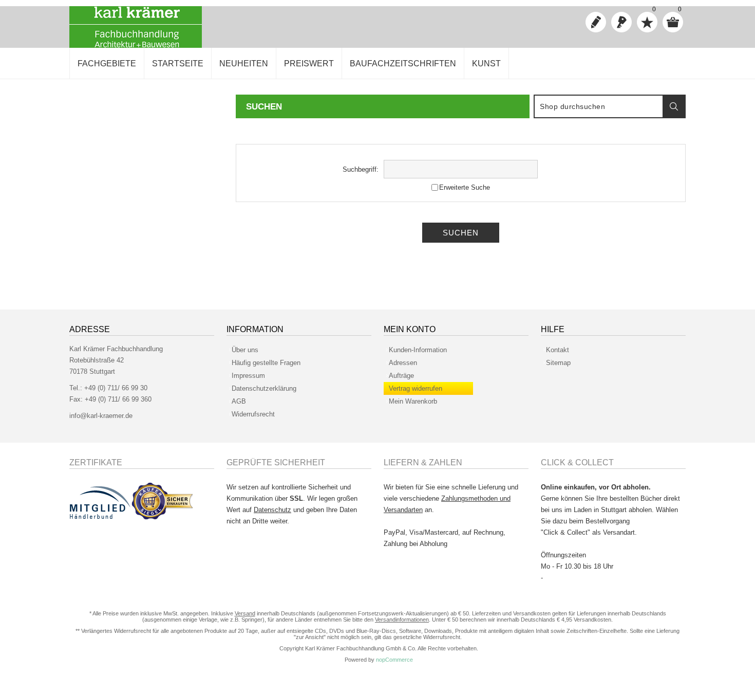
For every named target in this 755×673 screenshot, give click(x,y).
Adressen (403, 363)
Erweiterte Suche (464, 187)
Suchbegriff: (361, 169)
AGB (239, 401)
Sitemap (558, 363)
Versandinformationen (402, 619)
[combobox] (599, 106)
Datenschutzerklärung (264, 388)
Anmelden (621, 22)
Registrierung (596, 22)
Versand (245, 613)
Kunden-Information (418, 350)
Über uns (245, 350)
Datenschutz (272, 510)
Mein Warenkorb (413, 401)
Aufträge (401, 375)
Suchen (674, 106)
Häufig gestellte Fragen (266, 363)
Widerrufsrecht (253, 414)
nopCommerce (394, 660)
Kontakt (557, 350)
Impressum (248, 375)
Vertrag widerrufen (415, 388)
